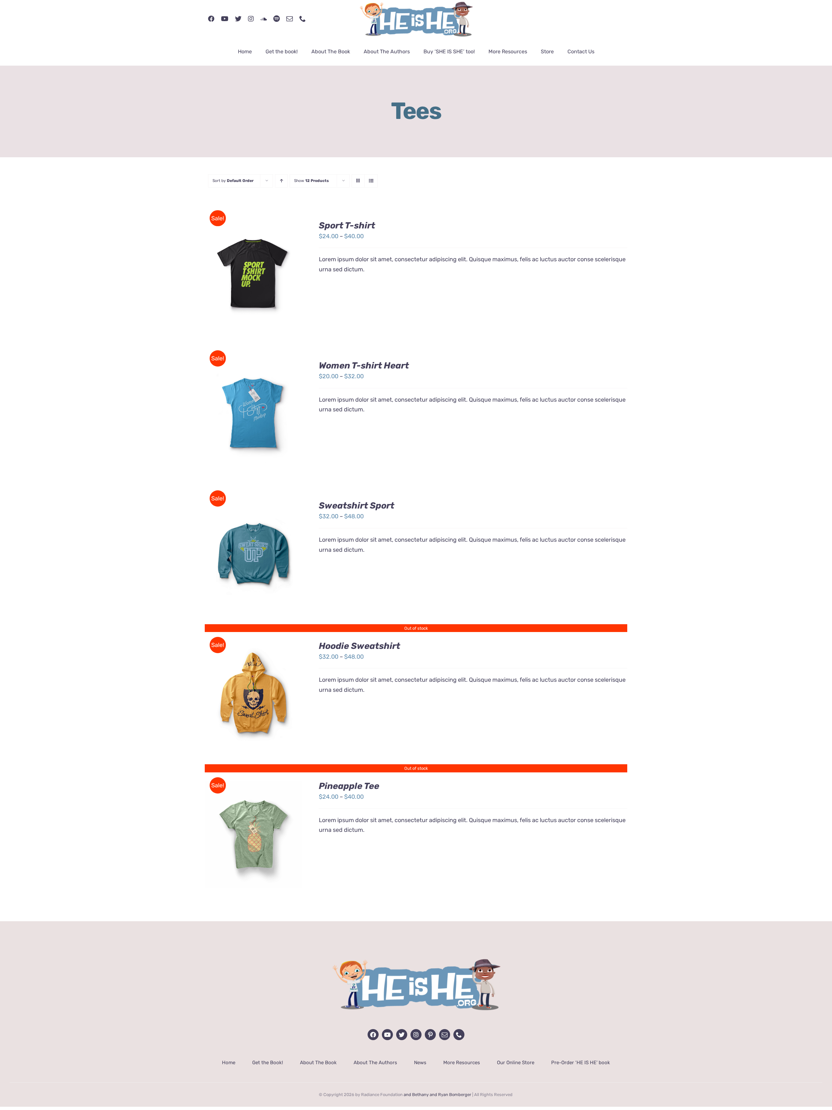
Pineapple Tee (349, 786)
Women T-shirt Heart (364, 365)
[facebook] (211, 19)
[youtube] (224, 19)
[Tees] (253, 694)
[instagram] (251, 19)
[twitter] (238, 19)
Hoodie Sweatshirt (359, 646)
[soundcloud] (263, 19)
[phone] (302, 19)
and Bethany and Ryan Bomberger (437, 1094)
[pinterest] (430, 1034)
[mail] (289, 19)
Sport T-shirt (347, 225)
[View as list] (371, 180)
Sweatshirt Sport (356, 505)
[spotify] (276, 19)
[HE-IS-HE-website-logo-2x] (416, 954)
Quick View (253, 699)
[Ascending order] (281, 180)
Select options (240, 271)
